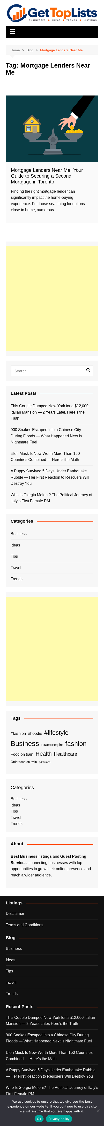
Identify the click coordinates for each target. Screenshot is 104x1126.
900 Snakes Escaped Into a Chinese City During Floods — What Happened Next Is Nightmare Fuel (46, 436)
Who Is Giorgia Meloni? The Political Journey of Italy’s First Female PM (51, 498)
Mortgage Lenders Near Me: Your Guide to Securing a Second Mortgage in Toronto (47, 175)
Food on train (22, 754)
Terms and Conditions (24, 925)
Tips (14, 556)
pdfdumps (45, 762)
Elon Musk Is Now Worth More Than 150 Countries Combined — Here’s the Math (45, 456)
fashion (76, 743)
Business (19, 534)
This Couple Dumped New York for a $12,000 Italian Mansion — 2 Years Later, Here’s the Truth (50, 412)
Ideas (15, 545)
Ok (39, 1119)
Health (44, 754)
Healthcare (65, 754)
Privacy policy (59, 1119)
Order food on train (24, 762)
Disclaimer (15, 913)
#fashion (18, 733)
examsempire (52, 745)
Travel (16, 568)
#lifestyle (56, 732)
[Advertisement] (52, 298)
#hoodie (35, 733)
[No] (98, 1110)
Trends (16, 579)
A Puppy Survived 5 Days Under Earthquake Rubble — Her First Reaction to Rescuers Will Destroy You (50, 477)
